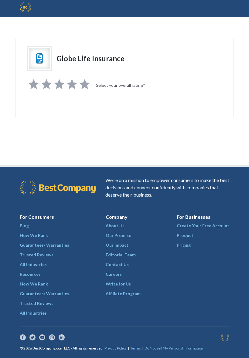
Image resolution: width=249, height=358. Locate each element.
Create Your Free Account (203, 225)
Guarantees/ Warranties (44, 245)
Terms (135, 348)
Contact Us (117, 264)
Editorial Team (121, 254)
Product (185, 235)
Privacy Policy (115, 348)
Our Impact (117, 245)
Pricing (184, 245)
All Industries (33, 264)
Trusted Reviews (36, 254)
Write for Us (118, 283)
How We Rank (34, 235)
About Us (115, 225)
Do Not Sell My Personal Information (174, 348)
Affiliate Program (123, 293)
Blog (24, 225)
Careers (114, 274)
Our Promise (118, 235)
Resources (30, 274)
